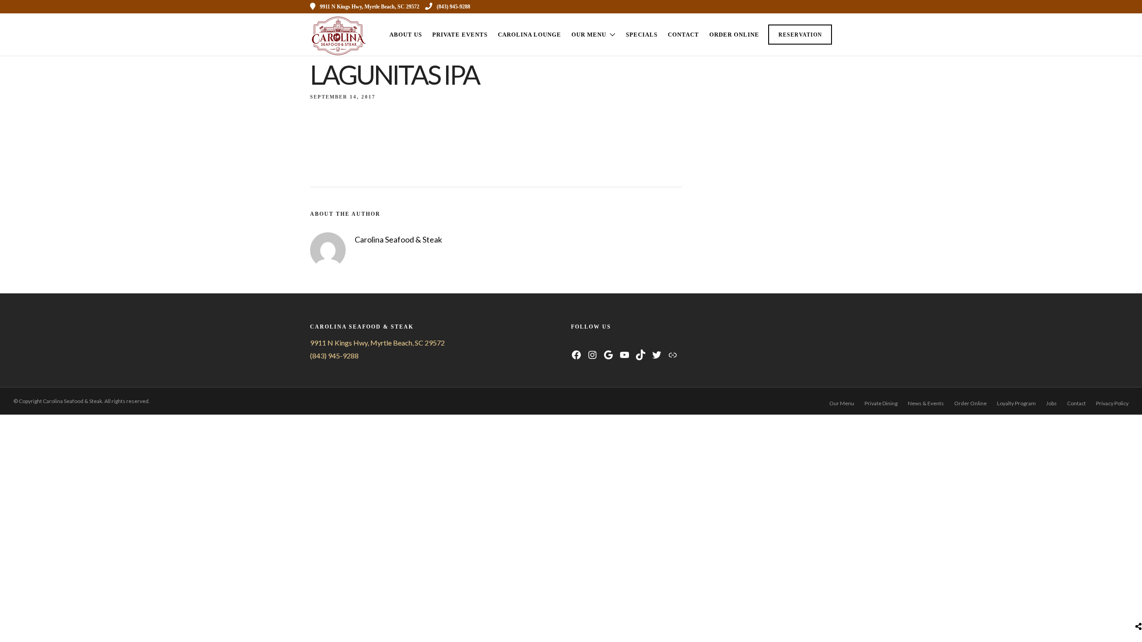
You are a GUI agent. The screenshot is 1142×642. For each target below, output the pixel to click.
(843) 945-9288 (453, 7)
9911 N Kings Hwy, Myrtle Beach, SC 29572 (377, 342)
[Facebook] (575, 342)
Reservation (800, 35)
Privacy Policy (1112, 403)
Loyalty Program (1016, 403)
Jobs (1051, 403)
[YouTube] (597, 342)
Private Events (460, 34)
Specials (642, 34)
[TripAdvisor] (608, 342)
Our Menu (588, 34)
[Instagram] (805, 6)
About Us (405, 34)
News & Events (926, 403)
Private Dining (881, 403)
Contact (683, 34)
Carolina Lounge (529, 34)
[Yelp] (829, 6)
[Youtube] (793, 6)
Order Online (734, 34)
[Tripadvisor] (817, 6)
